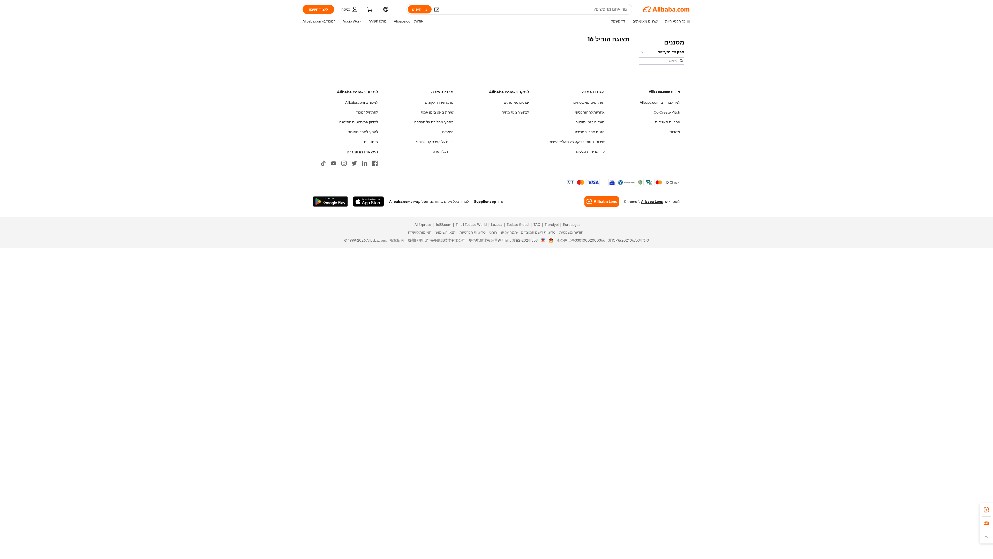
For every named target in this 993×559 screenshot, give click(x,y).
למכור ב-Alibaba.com (361, 102)
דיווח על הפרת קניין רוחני (435, 142)
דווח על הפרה (443, 152)
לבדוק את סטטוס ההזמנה (358, 122)
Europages (571, 224)
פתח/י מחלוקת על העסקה (434, 122)
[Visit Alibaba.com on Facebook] (375, 163)
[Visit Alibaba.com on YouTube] (333, 163)
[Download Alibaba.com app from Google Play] (330, 201)
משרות (674, 132)
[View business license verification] (543, 240)
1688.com (443, 224)
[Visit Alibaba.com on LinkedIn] (365, 163)
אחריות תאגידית (667, 122)
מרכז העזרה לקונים (439, 102)
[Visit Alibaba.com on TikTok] (323, 163)
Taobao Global (518, 224)
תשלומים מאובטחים (589, 102)
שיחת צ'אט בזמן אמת (437, 112)
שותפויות (371, 142)
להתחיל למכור (367, 112)
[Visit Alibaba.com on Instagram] (344, 163)
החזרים (448, 132)
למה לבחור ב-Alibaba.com (660, 102)
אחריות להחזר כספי (590, 112)
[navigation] (661, 51)
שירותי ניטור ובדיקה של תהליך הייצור (577, 142)
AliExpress (423, 224)
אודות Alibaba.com (664, 92)
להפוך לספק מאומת (363, 132)
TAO (536, 224)
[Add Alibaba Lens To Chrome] (601, 201)
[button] (437, 9)
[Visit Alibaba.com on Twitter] (354, 163)
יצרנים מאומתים (516, 102)
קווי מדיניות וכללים (590, 152)
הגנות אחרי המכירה (590, 132)
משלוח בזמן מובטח (590, 122)
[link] (986, 510)
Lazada (496, 224)
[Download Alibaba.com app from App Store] (368, 201)
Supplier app (485, 201)
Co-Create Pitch (667, 112)
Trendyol (552, 224)
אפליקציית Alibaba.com (408, 201)
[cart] (369, 10)
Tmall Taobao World (471, 224)
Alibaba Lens (652, 201)
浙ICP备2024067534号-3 (628, 240)
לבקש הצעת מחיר (515, 112)
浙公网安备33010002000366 (581, 240)
